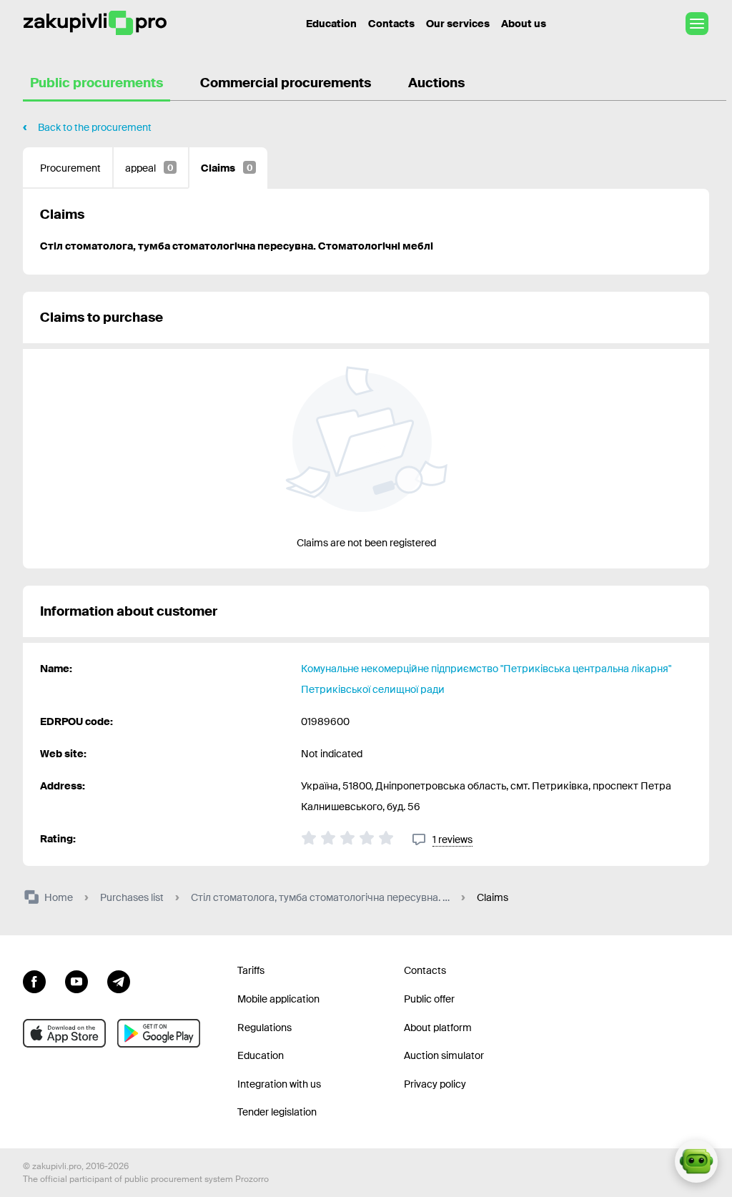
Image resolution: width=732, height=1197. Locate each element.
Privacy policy (435, 1084)
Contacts (391, 23)
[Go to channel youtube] (76, 980)
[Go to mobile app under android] (158, 1033)
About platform (438, 1027)
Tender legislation (277, 1111)
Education (331, 23)
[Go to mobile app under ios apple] (64, 1033)
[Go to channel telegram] (118, 980)
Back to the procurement (95, 127)
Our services (458, 23)
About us (523, 23)
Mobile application (278, 998)
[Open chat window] (696, 1161)
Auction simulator (444, 1055)
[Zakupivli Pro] (95, 23)
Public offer (429, 998)
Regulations (264, 1027)
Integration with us (279, 1084)
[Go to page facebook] (34, 980)
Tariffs (250, 970)
